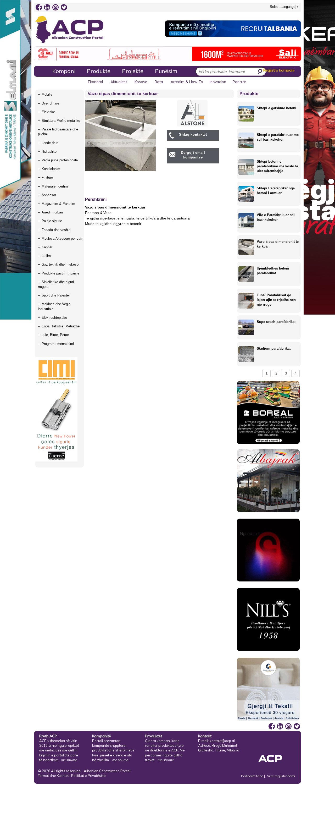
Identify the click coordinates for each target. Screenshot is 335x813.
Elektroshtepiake (54, 318)
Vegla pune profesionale (60, 160)
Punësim (166, 71)
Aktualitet (118, 81)
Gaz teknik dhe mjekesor (61, 264)
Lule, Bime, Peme (55, 335)
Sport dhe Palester (56, 295)
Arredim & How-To (187, 81)
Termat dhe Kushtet (53, 775)
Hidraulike (49, 151)
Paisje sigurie (52, 221)
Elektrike (48, 112)
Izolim (46, 256)
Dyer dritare (50, 103)
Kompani (63, 71)
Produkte (98, 71)
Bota (159, 81)
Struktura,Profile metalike (61, 121)
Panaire (239, 81)
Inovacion (218, 81)
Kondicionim (51, 169)
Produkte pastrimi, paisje (60, 273)
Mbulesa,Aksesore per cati (62, 238)
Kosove (141, 81)
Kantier (47, 247)
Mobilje (47, 94)
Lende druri (50, 143)
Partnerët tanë (252, 776)
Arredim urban (52, 212)
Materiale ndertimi (55, 186)
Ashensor (49, 195)
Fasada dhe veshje (56, 230)
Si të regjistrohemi (281, 776)
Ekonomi (95, 81)
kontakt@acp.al (222, 741)
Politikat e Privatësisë (88, 775)
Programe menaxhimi (58, 344)
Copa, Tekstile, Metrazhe (61, 326)
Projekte (132, 71)
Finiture (47, 177)
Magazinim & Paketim (58, 204)
